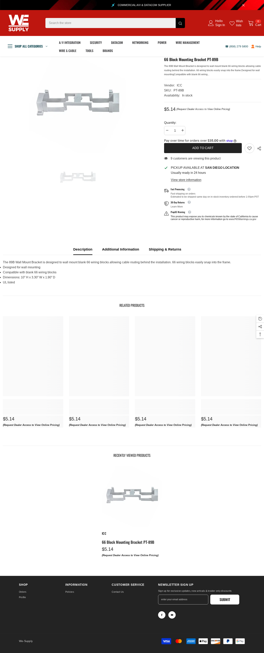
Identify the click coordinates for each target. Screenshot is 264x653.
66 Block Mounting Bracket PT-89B (128, 542)
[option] (77, 104)
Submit (225, 599)
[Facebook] (161, 615)
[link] (249, 148)
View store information (186, 180)
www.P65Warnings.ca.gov (242, 219)
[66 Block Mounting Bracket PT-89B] (132, 496)
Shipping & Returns (165, 249)
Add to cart (203, 148)
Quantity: (170, 122)
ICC (179, 85)
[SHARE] (257, 148)
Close (243, 5)
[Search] (115, 23)
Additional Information (120, 249)
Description (82, 249)
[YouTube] (172, 615)
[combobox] (110, 23)
